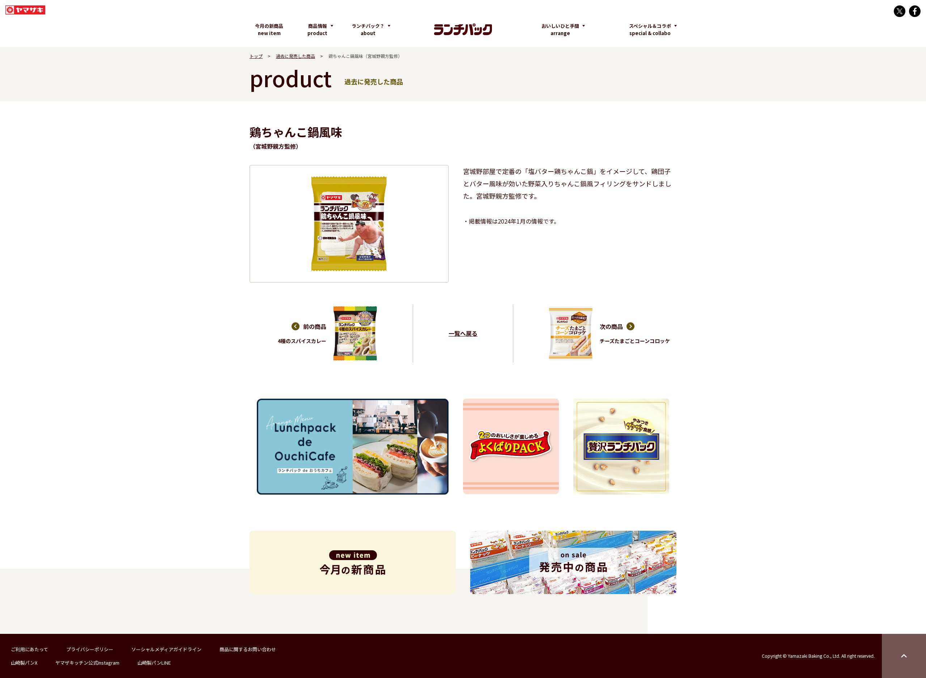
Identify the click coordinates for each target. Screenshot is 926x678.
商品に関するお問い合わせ (248, 649)
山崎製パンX (24, 662)
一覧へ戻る (463, 333)
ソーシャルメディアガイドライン (166, 649)
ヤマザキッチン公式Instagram (87, 662)
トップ (256, 56)
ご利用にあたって (29, 649)
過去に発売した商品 (295, 56)
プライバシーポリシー (89, 649)
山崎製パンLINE (154, 662)
